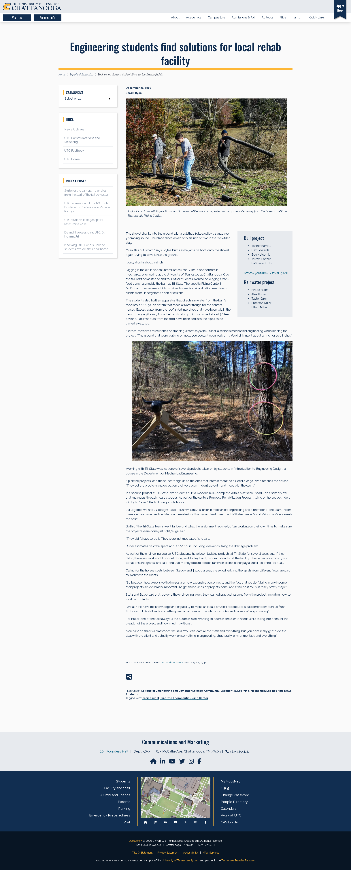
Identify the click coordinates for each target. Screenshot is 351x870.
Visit (127, 822)
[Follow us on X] (185, 822)
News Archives (74, 129)
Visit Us (17, 17)
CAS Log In (229, 822)
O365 (225, 788)
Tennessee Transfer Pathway (237, 860)
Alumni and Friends (115, 795)
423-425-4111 (240, 751)
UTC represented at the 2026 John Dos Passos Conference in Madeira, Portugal (87, 207)
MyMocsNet (230, 781)
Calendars (229, 808)
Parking (124, 808)
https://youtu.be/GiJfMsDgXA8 (266, 273)
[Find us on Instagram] (192, 762)
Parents (124, 802)
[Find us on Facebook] (206, 822)
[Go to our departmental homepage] (153, 762)
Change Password (235, 795)
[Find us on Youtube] (175, 822)
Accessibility (190, 852)
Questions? (135, 840)
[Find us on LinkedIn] (163, 762)
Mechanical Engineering (267, 690)
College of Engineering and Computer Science (172, 690)
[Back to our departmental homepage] (145, 822)
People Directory (234, 802)
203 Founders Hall (114, 751)
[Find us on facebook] (199, 762)
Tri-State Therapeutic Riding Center (184, 698)
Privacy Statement (167, 852)
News (287, 690)
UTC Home (72, 159)
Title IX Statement (142, 852)
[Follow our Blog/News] (155, 822)
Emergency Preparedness (109, 815)
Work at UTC (231, 815)
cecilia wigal (150, 698)
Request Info (47, 17)
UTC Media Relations (172, 662)
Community (211, 690)
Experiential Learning (235, 690)
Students (132, 694)
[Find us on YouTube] (172, 762)
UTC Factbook (74, 150)
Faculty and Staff (117, 788)
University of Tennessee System (180, 860)
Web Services (211, 852)
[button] (326, 6)
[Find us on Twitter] (182, 762)
